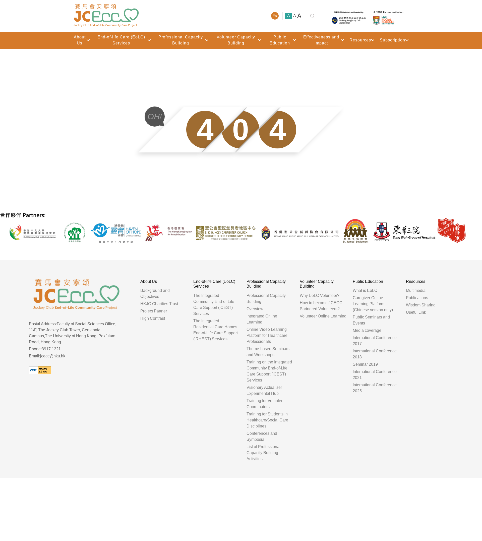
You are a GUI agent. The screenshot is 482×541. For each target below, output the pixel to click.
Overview (255, 309)
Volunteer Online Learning (323, 316)
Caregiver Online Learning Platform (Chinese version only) (373, 304)
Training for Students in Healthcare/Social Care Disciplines (267, 420)
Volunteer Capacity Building (236, 40)
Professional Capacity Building (180, 40)
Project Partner (153, 311)
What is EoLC (365, 290)
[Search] (312, 16)
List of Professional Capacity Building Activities (263, 453)
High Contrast (152, 318)
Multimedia (416, 290)
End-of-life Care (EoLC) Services (121, 40)
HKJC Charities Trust (159, 304)
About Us (80, 40)
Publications (417, 298)
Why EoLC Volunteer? (319, 295)
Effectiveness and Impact (321, 40)
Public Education (280, 40)
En (275, 16)
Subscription (392, 40)
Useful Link (416, 312)
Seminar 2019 (365, 364)
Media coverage (367, 330)
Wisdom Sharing (421, 305)
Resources (360, 40)
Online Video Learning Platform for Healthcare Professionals (267, 335)
